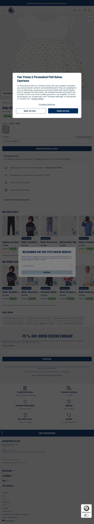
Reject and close (30, 111)
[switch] (86, 515)
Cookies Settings (47, 104)
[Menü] (90, 505)
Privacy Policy (37, 99)
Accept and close (63, 111)
